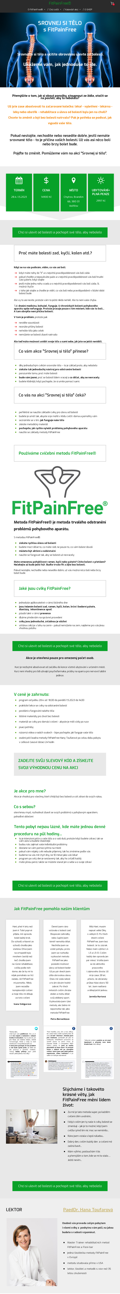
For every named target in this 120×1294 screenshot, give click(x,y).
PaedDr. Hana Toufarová (88, 1210)
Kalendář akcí (71, 9)
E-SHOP (88, 9)
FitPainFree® (60, 3)
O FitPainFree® (35, 9)
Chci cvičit (54, 9)
